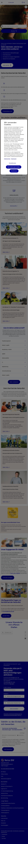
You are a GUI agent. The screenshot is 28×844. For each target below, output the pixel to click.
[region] (14, 147)
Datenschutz (7, 158)
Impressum (13, 158)
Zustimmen (14, 171)
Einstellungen (12, 163)
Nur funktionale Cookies (14, 167)
